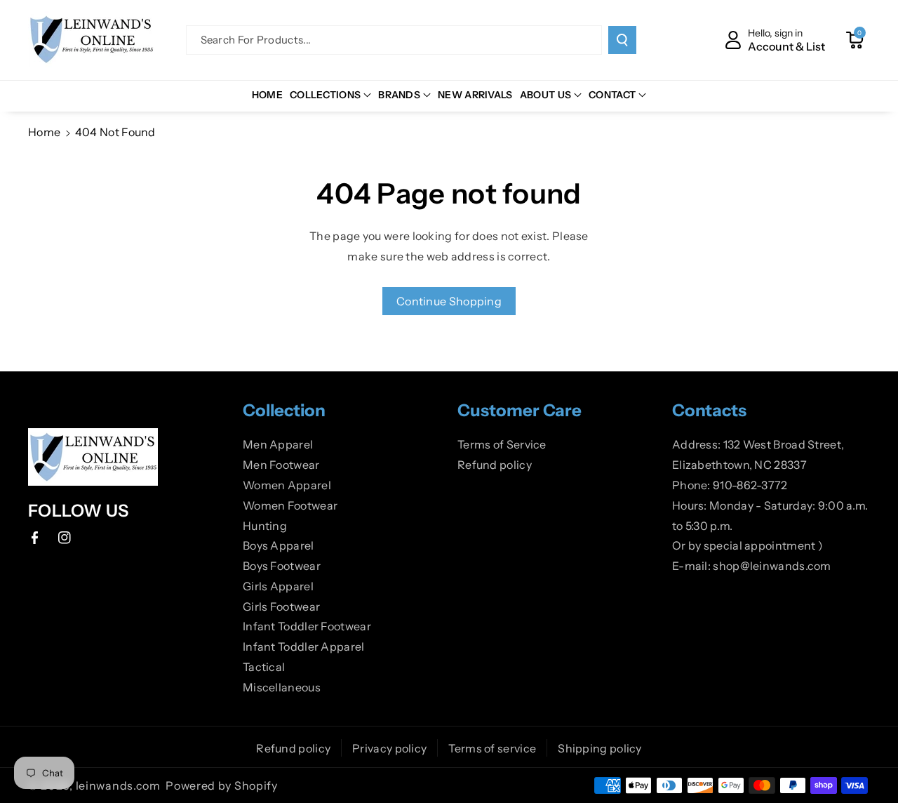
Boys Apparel (278, 545)
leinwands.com (118, 785)
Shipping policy (600, 748)
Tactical (264, 667)
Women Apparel (287, 485)
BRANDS (399, 94)
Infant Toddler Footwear (307, 626)
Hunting (265, 526)
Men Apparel (278, 444)
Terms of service (492, 748)
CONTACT (612, 94)
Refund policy (494, 465)
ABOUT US (545, 94)
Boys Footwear (282, 566)
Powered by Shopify (222, 785)
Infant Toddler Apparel (304, 646)
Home (44, 132)
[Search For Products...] (622, 40)
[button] (854, 40)
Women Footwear (290, 505)
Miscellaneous (282, 687)
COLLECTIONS (325, 94)
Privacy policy (389, 748)
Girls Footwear (281, 606)
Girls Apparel (278, 586)
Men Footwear (281, 465)
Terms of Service (502, 444)
